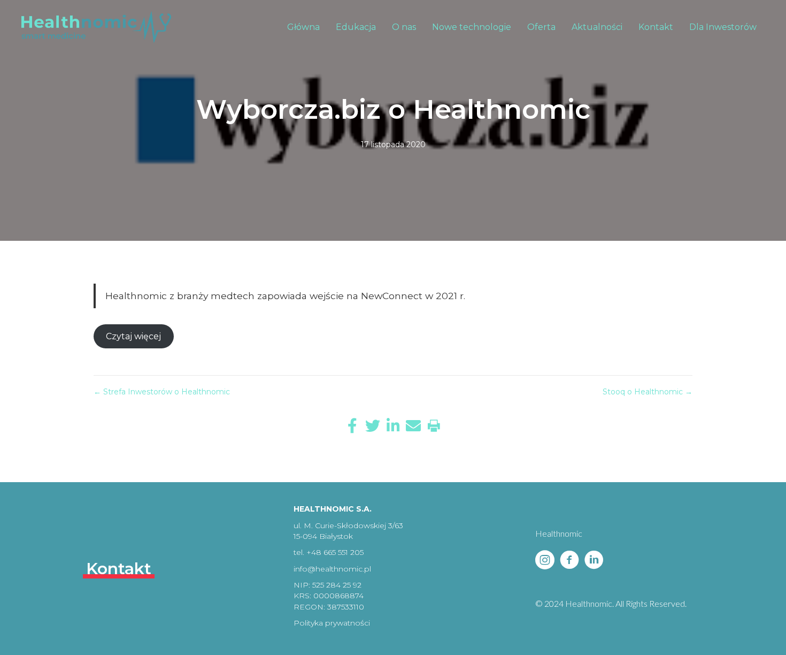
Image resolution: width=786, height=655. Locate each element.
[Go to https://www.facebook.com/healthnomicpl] (569, 560)
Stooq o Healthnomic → (647, 392)
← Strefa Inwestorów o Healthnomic (162, 392)
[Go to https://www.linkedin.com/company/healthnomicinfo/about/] (594, 560)
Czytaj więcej (133, 336)
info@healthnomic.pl (332, 569)
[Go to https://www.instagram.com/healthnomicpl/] (544, 560)
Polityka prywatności (332, 623)
